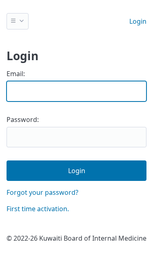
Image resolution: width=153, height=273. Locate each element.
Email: (16, 73)
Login (137, 21)
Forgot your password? (42, 192)
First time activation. (38, 208)
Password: (23, 119)
